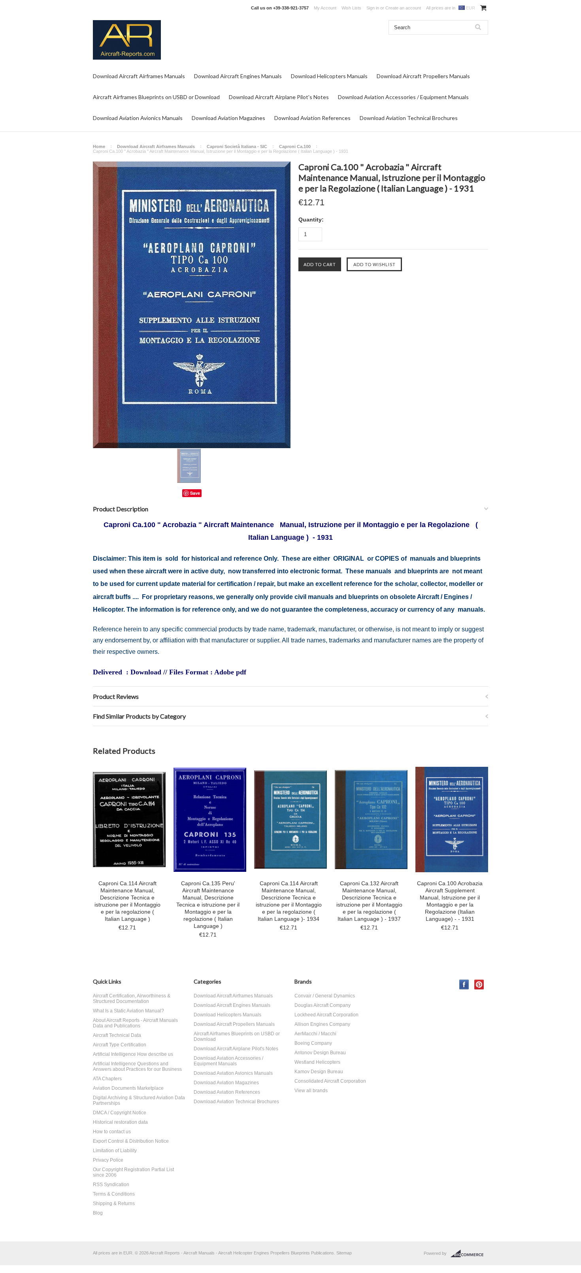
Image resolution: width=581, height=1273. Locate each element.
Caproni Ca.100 (295, 146)
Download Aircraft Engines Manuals (238, 76)
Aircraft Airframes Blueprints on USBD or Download (156, 97)
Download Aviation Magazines (228, 118)
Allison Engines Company (322, 1024)
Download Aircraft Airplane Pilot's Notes (279, 97)
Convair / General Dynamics (324, 996)
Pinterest (479, 984)
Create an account (403, 8)
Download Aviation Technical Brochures (409, 118)
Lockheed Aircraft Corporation (326, 1015)
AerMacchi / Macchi (315, 1033)
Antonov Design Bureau (320, 1052)
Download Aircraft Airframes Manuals (139, 76)
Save (195, 493)
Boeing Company (313, 1043)
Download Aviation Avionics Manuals (138, 118)
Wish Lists (351, 8)
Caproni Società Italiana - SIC (237, 146)
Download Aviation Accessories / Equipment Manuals (403, 97)
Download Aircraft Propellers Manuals (423, 76)
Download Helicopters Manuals (329, 76)
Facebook (464, 984)
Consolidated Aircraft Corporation (330, 1081)
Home (99, 146)
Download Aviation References (312, 118)
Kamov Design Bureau (318, 1071)
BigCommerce (469, 1253)
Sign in (372, 8)
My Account (325, 8)
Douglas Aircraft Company (322, 1005)
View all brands (311, 1090)
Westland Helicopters (317, 1062)
